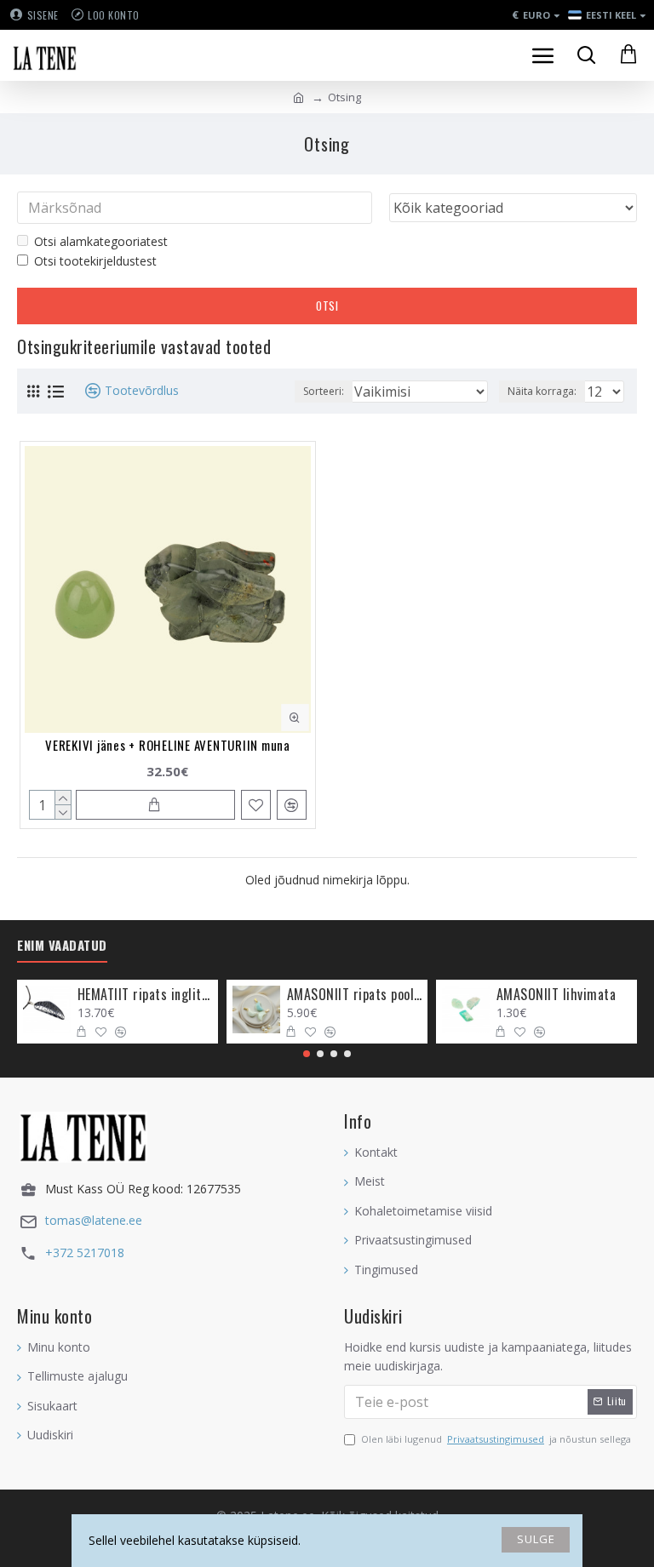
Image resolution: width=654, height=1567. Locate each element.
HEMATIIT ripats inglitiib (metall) (145, 995)
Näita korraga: (542, 391)
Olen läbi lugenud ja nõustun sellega (496, 1439)
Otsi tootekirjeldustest (95, 261)
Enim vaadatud (62, 945)
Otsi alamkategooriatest (101, 241)
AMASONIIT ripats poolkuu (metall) (354, 995)
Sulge (536, 1539)
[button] (306, 1053)
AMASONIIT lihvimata (556, 995)
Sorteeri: (323, 391)
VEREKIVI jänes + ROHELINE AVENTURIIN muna (167, 744)
